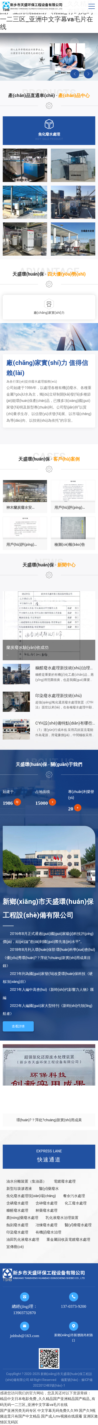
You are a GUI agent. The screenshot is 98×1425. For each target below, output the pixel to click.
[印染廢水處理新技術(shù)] (16, 702)
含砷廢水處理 (46, 1203)
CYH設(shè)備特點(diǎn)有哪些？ (65, 723)
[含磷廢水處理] (73, 239)
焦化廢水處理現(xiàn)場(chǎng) (31, 1196)
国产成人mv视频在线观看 (61, 1416)
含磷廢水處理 (17, 1203)
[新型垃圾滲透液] (73, 165)
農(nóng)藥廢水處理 (22, 1218)
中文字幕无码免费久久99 (57, 1410)
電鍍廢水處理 (65, 1181)
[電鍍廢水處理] (25, 165)
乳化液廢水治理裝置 (62, 1218)
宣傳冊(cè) (15, 1247)
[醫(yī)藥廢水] (25, 202)
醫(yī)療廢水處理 (78, 1225)
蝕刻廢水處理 (17, 1225)
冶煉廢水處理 (46, 1225)
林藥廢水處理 (46, 1210)
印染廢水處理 (17, 1232)
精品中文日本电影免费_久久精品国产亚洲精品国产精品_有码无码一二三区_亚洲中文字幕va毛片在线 (46, 15)
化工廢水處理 (76, 1203)
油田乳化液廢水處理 (22, 1239)
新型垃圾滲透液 (19, 1188)
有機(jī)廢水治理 (48, 1232)
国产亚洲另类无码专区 (18, 1410)
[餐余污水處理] (25, 239)
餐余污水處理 (74, 1196)
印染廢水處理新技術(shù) (58, 695)
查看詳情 (18, 1026)
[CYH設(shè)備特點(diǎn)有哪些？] (16, 729)
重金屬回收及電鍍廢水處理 (68, 1239)
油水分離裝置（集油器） (26, 1181)
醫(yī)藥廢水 (49, 1188)
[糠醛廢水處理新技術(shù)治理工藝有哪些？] (16, 674)
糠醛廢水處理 (17, 1210)
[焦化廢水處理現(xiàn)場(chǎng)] (73, 202)
